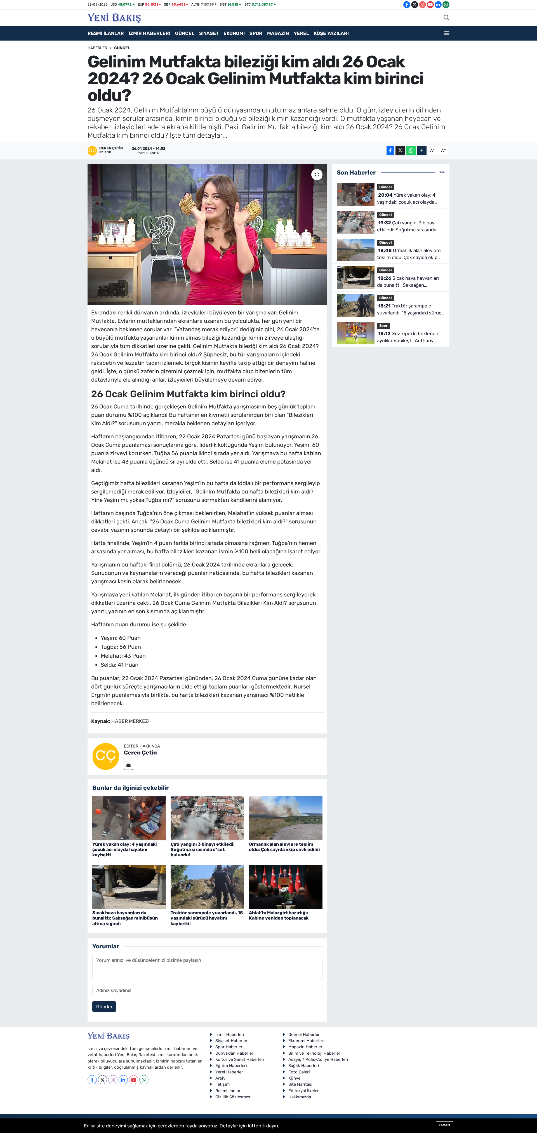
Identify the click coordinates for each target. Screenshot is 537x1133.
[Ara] (446, 18)
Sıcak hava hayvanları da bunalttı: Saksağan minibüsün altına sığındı (125, 918)
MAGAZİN (278, 33)
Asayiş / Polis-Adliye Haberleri (318, 1059)
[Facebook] (92, 1079)
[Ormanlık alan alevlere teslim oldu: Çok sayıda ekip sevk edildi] (285, 818)
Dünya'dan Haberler (234, 1053)
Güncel (122, 48)
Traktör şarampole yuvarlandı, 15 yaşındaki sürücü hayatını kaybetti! (207, 918)
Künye (294, 1078)
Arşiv (220, 1078)
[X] (102, 1079)
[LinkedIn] (123, 1079)
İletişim (222, 1084)
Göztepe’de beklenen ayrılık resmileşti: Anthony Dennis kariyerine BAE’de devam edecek (407, 337)
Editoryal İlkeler (303, 1090)
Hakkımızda (299, 1096)
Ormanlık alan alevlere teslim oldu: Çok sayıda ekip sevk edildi (284, 846)
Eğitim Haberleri (231, 1065)
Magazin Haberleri (306, 1046)
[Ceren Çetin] (105, 756)
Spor (383, 325)
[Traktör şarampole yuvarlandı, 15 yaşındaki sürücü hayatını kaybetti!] (207, 886)
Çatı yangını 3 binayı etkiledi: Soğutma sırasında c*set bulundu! (203, 849)
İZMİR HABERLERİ (149, 33)
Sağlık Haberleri (303, 1065)
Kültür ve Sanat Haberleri (239, 1059)
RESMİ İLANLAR (106, 33)
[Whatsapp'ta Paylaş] (411, 150)
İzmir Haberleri (229, 1034)
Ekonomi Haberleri (306, 1040)
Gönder (104, 1006)
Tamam (444, 1125)
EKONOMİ (234, 33)
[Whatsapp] (144, 1079)
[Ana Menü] (446, 33)
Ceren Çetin (140, 752)
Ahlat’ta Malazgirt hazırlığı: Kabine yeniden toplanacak (278, 915)
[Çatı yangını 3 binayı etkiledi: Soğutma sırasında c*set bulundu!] (207, 818)
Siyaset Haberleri (232, 1040)
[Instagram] (112, 1079)
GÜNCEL (184, 33)
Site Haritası (300, 1084)
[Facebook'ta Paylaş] (390, 150)
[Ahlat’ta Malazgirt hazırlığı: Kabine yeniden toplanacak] (285, 886)
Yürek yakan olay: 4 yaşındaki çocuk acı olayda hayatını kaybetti (124, 849)
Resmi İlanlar (228, 1090)
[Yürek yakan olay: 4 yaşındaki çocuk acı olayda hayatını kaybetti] (129, 818)
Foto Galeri (299, 1072)
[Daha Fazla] (422, 150)
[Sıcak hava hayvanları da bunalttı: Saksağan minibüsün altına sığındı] (129, 886)
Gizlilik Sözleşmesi (233, 1096)
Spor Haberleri (229, 1046)
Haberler (97, 48)
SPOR (255, 33)
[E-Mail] (128, 765)
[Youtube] (133, 1079)
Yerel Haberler (229, 1072)
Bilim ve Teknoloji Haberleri (314, 1053)
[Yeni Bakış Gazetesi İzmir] (114, 17)
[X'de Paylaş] (400, 150)
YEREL (301, 33)
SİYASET (209, 33)
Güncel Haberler (304, 1034)
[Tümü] (442, 172)
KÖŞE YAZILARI (331, 33)
